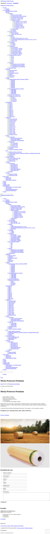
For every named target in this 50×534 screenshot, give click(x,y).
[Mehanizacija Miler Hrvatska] (7, 1)
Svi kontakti (3, 519)
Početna (21, 525)
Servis (5, 525)
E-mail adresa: (6, 475)
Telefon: (5, 479)
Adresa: (4, 482)
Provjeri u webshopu (5, 415)
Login (2, 377)
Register (5, 374)
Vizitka (11, 525)
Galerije (8, 525)
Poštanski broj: (6, 485)
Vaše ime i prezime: (7, 472)
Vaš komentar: (6, 491)
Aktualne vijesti (16, 525)
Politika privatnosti (28, 528)
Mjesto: (4, 488)
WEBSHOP (15, 3)
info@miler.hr (9, 3)
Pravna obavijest (20, 528)
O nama (2, 525)
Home (2, 384)
